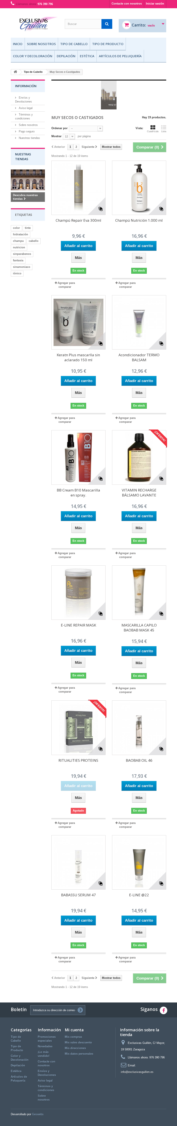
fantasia (18, 260)
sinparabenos (22, 253)
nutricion (19, 247)
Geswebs (38, 1114)
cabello (33, 240)
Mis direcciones (75, 1048)
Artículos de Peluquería (120, 56)
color (16, 227)
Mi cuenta (74, 1029)
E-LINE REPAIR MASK (78, 625)
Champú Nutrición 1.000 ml (139, 220)
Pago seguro (26, 131)
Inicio (17, 44)
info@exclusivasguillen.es (137, 1072)
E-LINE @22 (139, 894)
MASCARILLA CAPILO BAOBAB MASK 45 (139, 628)
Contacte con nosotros (127, 3)
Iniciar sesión (155, 3)
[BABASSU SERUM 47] (78, 862)
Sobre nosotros (41, 44)
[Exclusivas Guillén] (34, 24)
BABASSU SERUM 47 (78, 894)
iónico (17, 273)
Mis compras (73, 1036)
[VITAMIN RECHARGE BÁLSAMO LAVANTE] (139, 457)
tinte (28, 227)
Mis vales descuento (78, 1042)
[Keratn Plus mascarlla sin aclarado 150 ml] (78, 322)
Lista (163, 131)
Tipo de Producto (107, 44)
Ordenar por (59, 128)
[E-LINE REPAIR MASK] (78, 593)
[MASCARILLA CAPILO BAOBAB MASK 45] (139, 593)
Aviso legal (25, 108)
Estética (87, 56)
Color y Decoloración (32, 56)
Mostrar (56, 136)
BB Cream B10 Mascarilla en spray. (78, 493)
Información (25, 86)
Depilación (66, 56)
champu (18, 240)
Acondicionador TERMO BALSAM (139, 357)
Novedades (45, 1046)
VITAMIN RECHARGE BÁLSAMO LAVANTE (139, 493)
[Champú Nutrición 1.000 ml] (139, 188)
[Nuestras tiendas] (28, 179)
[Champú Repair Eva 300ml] (78, 188)
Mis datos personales (79, 1053)
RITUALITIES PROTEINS (78, 760)
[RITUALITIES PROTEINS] (78, 728)
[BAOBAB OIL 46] (139, 728)
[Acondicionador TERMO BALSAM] (139, 322)
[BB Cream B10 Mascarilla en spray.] (78, 457)
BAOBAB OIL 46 (139, 760)
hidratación (20, 234)
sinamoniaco (21, 266)
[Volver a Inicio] (15, 72)
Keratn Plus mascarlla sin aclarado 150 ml (78, 357)
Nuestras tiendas (29, 138)
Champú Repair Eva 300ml (78, 220)
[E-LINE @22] (139, 862)
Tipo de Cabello (74, 44)
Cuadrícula (152, 131)
